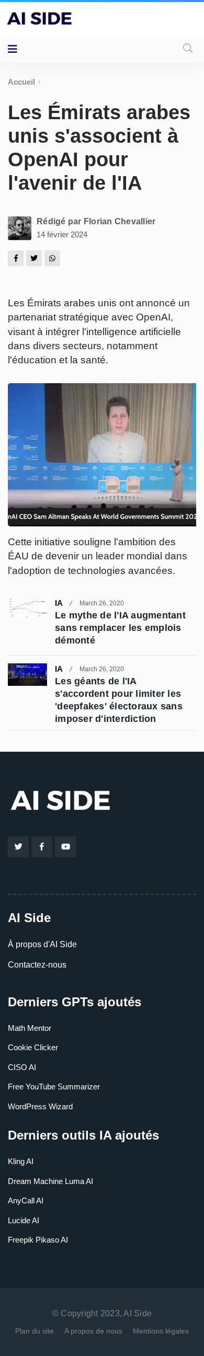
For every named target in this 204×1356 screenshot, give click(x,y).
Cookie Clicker (33, 1047)
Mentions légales (161, 1331)
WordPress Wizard (40, 1106)
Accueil (21, 81)
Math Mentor (29, 1028)
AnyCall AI (25, 1200)
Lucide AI (23, 1220)
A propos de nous (93, 1331)
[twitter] (34, 257)
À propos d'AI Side (42, 944)
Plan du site (34, 1331)
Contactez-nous (37, 964)
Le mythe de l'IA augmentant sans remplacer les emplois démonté (120, 628)
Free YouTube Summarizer (54, 1086)
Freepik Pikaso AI (38, 1239)
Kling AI (20, 1161)
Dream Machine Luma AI (50, 1181)
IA (59, 603)
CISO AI (22, 1067)
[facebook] (16, 257)
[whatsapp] (52, 257)
